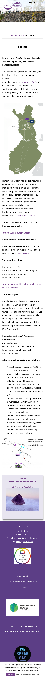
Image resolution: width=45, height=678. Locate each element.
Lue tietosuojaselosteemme (27, 674)
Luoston (25, 82)
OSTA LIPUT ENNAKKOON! (22, 487)
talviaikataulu (23, 253)
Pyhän (34, 82)
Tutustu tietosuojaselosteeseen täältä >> (22, 631)
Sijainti (22, 587)
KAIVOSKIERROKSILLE (22, 481)
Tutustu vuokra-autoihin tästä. (16, 232)
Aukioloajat (22, 576)
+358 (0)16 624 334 (24, 541)
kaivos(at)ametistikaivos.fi (26, 538)
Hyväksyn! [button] (10, 674)
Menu (32, 2)
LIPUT (22, 478)
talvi (19, 215)
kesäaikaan (29, 215)
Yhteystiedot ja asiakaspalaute (22, 581)
